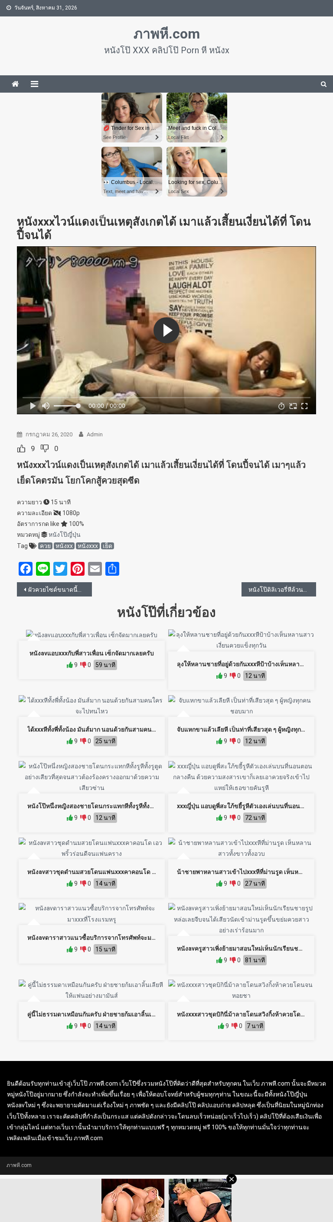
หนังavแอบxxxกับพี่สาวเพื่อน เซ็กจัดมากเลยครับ (91, 653)
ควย (45, 545)
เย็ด (107, 545)
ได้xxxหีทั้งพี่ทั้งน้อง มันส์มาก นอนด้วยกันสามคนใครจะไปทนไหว (111, 729)
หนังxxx (88, 545)
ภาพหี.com (167, 34)
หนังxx (64, 545)
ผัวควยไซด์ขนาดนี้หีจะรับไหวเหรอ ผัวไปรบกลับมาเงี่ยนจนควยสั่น (60, 589)
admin (95, 434)
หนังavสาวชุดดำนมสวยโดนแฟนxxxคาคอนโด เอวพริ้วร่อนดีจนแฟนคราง (124, 871)
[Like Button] (21, 448)
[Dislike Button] (44, 448)
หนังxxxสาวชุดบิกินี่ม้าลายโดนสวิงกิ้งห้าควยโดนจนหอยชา (254, 1014)
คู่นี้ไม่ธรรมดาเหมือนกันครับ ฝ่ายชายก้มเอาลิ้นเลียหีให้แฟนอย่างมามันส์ (121, 1014)
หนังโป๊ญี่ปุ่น (65, 534)
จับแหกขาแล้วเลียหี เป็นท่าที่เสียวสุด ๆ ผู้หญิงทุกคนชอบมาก (254, 729)
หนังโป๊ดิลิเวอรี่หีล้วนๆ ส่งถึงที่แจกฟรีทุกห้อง (282, 589)
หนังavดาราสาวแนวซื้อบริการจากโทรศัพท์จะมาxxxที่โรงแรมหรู (111, 937)
